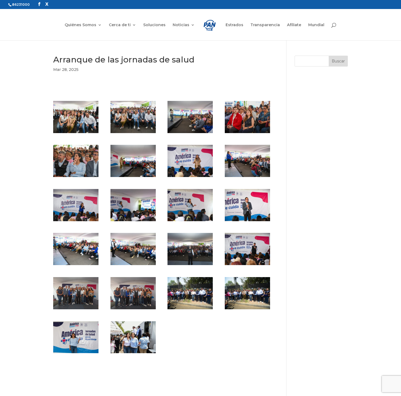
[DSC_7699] (247, 265)
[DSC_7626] (190, 177)
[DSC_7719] (190, 309)
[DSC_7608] (75, 177)
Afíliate (294, 25)
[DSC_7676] (247, 221)
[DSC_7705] (133, 309)
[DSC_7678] (75, 265)
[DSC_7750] (133, 353)
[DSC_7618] (133, 177)
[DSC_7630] (247, 177)
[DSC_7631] (75, 221)
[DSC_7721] (247, 309)
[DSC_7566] (75, 133)
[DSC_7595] (190, 133)
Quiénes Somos (80, 25)
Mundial (316, 25)
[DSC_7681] (133, 265)
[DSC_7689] (190, 265)
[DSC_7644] (133, 221)
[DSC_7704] (75, 309)
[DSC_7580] (133, 133)
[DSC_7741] (75, 353)
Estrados (234, 25)
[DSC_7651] (190, 221)
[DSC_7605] (247, 133)
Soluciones (154, 25)
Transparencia (265, 25)
